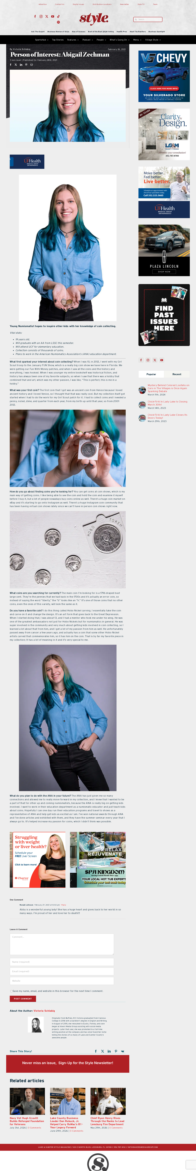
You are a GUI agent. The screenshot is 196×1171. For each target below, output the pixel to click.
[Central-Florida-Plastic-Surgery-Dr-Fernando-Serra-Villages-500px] (164, 226)
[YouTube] (161, 360)
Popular (151, 374)
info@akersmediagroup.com (143, 1147)
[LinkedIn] (21, 65)
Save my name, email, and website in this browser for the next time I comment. (58, 991)
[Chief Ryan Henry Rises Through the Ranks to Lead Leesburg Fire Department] (27, 1101)
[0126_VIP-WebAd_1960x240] (68, 156)
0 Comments (35, 1127)
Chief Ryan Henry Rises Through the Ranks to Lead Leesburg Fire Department (27, 1121)
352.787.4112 (120, 1147)
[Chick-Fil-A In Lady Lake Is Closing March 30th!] (142, 402)
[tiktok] (58, 16)
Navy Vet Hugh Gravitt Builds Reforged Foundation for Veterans (67, 1121)
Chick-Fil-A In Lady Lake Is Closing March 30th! (168, 403)
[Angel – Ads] (98, 833)
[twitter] (46, 16)
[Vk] (123, 1051)
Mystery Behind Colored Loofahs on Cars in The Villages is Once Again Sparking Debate (169, 388)
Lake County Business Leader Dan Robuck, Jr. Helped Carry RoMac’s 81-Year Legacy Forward (107, 1123)
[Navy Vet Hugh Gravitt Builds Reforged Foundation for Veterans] (67, 1101)
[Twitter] (155, 360)
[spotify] (58, 22)
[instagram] (41, 16)
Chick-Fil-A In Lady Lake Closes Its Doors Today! (167, 416)
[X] (16, 65)
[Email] (31, 65)
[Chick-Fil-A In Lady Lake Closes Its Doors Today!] (142, 416)
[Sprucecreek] (164, 110)
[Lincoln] (37, 833)
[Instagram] (148, 360)
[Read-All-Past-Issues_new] (164, 285)
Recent (177, 374)
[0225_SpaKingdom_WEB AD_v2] (164, 168)
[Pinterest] (26, 65)
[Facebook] (10, 65)
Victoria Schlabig (20, 49)
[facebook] (35, 16)
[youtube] (52, 16)
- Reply (63, 905)
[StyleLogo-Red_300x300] (93, 6)
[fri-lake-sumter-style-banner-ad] (164, 52)
